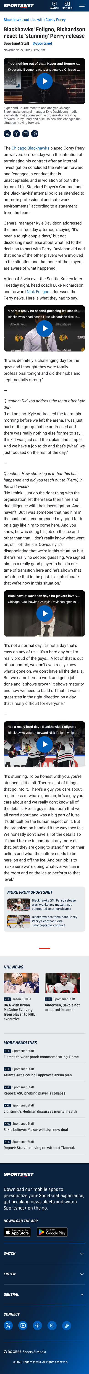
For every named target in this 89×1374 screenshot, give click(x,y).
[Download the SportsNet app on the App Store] (17, 1232)
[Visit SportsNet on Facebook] (37, 1325)
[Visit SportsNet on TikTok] (66, 1325)
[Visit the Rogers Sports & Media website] (25, 1351)
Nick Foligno (38, 291)
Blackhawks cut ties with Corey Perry (35, 20)
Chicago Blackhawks (31, 148)
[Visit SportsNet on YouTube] (22, 1325)
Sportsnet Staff (16, 43)
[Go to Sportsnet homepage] (19, 6)
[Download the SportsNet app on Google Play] (52, 1232)
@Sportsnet (42, 43)
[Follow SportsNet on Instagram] (52, 1325)
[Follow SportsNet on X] (8, 1325)
